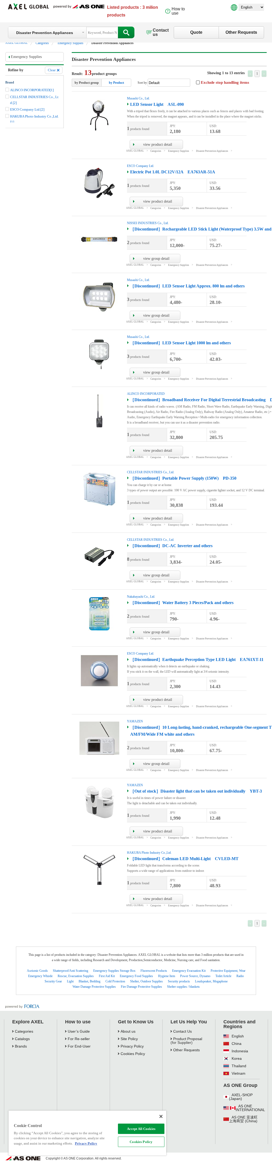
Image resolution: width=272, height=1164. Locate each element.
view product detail (157, 144)
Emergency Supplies (70, 43)
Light (70, 981)
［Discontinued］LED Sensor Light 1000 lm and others (180, 343)
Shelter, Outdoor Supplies (146, 981)
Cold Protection (115, 981)
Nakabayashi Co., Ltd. (141, 596)
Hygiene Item (166, 976)
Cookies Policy (141, 1142)
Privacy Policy (132, 1046)
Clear (52, 70)
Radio (240, 976)
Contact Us (182, 1031)
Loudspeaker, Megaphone (211, 981)
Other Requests (241, 32)
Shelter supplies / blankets (183, 987)
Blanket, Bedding (89, 981)
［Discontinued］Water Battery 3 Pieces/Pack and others (181, 602)
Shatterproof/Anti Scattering (70, 971)
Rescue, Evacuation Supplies (76, 976)
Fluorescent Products (154, 971)
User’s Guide (79, 1031)
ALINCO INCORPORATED (146, 394)
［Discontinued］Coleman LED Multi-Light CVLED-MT (184, 858)
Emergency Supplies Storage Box (114, 971)
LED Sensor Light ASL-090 (157, 104)
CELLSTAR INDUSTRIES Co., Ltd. (150, 472)
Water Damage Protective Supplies (94, 987)
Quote (196, 32)
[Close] (161, 1116)
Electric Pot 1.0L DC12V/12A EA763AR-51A (172, 172)
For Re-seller (79, 1039)
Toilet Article (223, 976)
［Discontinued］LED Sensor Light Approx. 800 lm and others (187, 286)
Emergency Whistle (40, 976)
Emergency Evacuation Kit (189, 971)
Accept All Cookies (141, 1129)
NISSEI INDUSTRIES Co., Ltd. (148, 223)
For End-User (79, 1046)
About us (128, 1031)
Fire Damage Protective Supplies (141, 987)
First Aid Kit (107, 976)
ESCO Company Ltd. (140, 166)
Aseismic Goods (37, 971)
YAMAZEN (135, 721)
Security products (179, 981)
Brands (21, 1046)
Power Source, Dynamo (195, 976)
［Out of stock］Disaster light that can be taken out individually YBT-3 (196, 791)
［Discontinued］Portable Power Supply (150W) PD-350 (183, 478)
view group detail (156, 259)
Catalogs (22, 1039)
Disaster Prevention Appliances (212, 151)
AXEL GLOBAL (16, 43)
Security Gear (53, 981)
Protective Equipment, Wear (228, 971)
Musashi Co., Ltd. (138, 98)
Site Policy (129, 1039)
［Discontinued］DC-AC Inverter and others (171, 545)
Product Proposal (187, 1039)
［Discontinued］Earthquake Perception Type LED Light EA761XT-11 (197, 659)
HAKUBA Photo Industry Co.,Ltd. (149, 853)
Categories (42, 43)
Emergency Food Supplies (136, 976)
